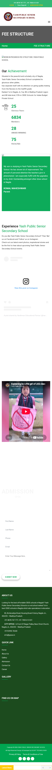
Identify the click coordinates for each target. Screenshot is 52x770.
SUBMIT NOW (11, 577)
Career (4, 669)
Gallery (4, 658)
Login (11, 5)
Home (5, 46)
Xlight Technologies (39, 750)
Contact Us (6, 665)
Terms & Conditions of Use (33, 754)
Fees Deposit (22, 5)
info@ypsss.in (9, 635)
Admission (6, 662)
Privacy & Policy (15, 754)
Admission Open (36, 5)
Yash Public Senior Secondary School (31, 747)
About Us (5, 654)
